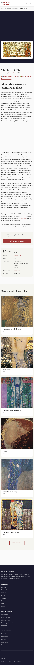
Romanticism (4, 642)
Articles (3, 595)
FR (23, 3)
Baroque (3, 639)
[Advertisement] (17, 27)
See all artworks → (17, 543)
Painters (3, 587)
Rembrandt (4, 626)
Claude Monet (4, 615)
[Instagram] (2, 658)
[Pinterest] (5, 658)
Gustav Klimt (12, 73)
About (3, 604)
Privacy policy (12, 661)
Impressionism (5, 634)
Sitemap (19, 661)
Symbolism (17, 271)
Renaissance (4, 637)
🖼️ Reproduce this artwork (9, 77)
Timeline (3, 598)
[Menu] (19, 3)
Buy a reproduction (18, 241)
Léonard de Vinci (5, 620)
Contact (3, 606)
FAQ (2, 601)
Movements (4, 590)
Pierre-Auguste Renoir (7, 623)
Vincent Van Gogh (5, 617)
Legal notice (4, 661)
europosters (22, 218)
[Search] (31, 3)
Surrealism (4, 645)
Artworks (3, 593)
